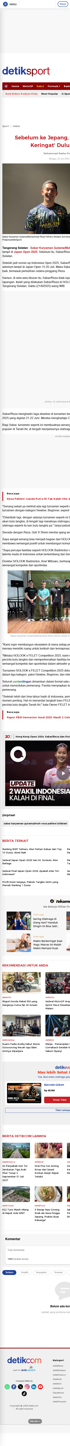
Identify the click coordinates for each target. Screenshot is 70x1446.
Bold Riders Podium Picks (22, 93)
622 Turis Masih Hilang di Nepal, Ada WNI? (15, 1211)
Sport (5, 126)
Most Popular (49, 93)
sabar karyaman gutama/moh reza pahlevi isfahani (35, 823)
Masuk (63, 4)
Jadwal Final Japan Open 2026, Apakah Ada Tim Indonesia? (30, 872)
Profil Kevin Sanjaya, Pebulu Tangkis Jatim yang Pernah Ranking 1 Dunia (30, 883)
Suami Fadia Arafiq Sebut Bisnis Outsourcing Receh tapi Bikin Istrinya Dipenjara (21, 1047)
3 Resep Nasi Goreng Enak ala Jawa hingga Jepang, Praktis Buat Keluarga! (47, 1215)
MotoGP (28, 86)
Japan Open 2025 (26, 252)
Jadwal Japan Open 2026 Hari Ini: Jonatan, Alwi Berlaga (30, 862)
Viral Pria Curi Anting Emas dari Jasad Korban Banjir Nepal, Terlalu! (47, 1171)
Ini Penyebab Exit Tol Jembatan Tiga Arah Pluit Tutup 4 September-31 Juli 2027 (14, 1172)
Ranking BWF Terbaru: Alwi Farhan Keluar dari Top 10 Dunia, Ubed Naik (32, 851)
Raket (40, 86)
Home (15, 86)
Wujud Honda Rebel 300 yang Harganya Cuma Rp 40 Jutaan (19, 1003)
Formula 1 (54, 86)
